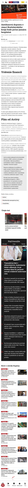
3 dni (14, 244)
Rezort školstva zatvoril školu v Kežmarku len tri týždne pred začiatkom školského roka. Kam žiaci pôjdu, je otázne (9, 461)
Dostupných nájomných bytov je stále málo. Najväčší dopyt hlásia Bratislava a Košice (8, 473)
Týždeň (23, 244)
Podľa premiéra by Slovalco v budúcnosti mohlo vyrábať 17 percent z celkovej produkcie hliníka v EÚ (9, 405)
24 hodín (4, 244)
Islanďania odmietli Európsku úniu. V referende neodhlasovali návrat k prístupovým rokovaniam (15, 318)
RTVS (4, 39)
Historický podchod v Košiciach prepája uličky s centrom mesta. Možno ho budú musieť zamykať (8, 394)
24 (22, 2)
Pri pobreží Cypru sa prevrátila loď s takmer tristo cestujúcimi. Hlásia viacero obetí (14, 326)
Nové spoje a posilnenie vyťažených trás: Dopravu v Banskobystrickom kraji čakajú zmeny (8, 373)
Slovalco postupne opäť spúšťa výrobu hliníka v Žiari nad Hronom (9, 415)
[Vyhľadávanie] (3, 2)
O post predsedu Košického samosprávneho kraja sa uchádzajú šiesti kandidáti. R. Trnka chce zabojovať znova (9, 450)
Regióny (8, 213)
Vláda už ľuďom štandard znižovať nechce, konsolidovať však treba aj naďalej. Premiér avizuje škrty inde (14, 299)
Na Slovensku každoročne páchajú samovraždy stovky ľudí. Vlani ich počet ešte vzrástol (14, 345)
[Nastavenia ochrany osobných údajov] (3, 485)
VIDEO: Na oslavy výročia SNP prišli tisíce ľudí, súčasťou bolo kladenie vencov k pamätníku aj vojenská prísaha (14, 354)
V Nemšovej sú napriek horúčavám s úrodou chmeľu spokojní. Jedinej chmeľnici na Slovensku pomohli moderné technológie (8, 426)
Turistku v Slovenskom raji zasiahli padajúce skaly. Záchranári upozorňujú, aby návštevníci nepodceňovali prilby (8, 438)
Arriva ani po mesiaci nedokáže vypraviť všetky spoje (13, 228)
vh (6, 39)
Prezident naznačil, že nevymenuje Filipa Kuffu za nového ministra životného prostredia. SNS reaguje (14, 280)
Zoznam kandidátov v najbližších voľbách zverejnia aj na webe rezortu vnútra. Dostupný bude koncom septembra (15, 335)
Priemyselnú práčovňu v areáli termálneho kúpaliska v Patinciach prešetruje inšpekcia (8, 384)
